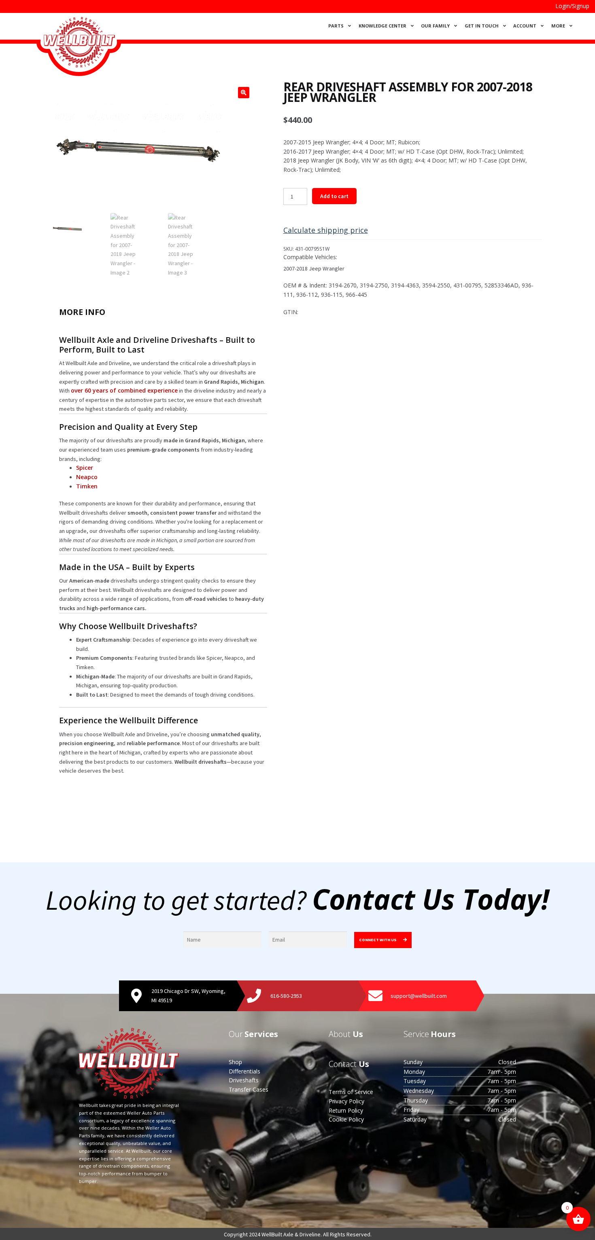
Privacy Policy (346, 1101)
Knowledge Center (382, 26)
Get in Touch (482, 26)
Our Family (435, 26)
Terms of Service (351, 1092)
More (558, 26)
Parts (336, 26)
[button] (243, 92)
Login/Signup (572, 6)
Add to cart (334, 196)
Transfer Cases (248, 1089)
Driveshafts (244, 1080)
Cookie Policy (346, 1119)
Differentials (244, 1071)
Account (524, 26)
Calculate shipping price (325, 230)
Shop (235, 1062)
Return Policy (346, 1110)
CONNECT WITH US (378, 939)
